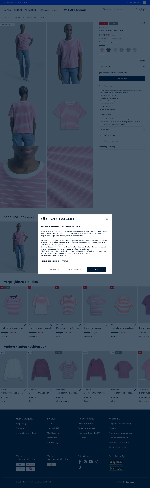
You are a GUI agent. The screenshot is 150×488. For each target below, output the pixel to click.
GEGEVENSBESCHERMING (50, 261)
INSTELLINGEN (75, 269)
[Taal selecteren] (107, 219)
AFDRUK (65, 261)
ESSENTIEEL (54, 269)
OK (96, 269)
